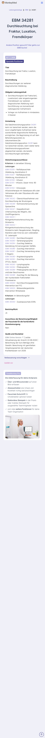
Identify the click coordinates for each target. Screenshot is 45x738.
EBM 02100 (10, 180)
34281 (33, 125)
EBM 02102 (10, 188)
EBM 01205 (10, 169)
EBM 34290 (10, 256)
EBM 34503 (10, 288)
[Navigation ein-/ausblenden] (42, 2)
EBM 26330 (10, 302)
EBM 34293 (10, 264)
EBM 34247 (10, 209)
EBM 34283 (10, 241)
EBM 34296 (10, 270)
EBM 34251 (10, 217)
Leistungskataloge (15, 10)
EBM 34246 (10, 204)
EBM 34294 (10, 267)
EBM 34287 (10, 251)
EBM (26, 10)
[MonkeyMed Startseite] (9, 3)
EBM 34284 (10, 243)
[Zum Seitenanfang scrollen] (41, 734)
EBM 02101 (9, 183)
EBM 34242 (10, 198)
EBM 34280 (10, 238)
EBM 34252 (10, 225)
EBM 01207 (10, 175)
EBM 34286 (10, 249)
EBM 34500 (10, 283)
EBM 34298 (10, 275)
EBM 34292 (10, 259)
